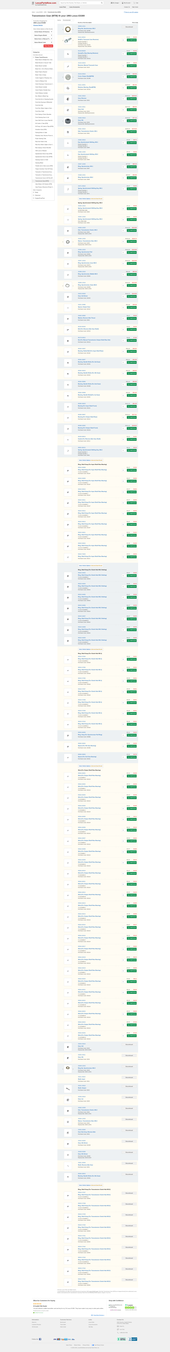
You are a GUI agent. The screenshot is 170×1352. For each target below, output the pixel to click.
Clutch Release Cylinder (41, 93)
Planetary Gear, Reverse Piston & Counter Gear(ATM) (44, 135)
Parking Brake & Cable (41, 132)
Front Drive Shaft (39, 111)
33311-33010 (81, 1076)
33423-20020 (82, 293)
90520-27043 (82, 1257)
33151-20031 (82, 85)
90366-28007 (82, 414)
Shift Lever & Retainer (41, 150)
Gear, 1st (80, 1099)
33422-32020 (82, 1140)
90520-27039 (82, 1214)
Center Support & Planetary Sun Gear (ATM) (44, 78)
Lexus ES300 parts (93, 1291)
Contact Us (127, 7)
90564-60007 (82, 838)
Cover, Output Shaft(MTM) (86, 76)
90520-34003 (82, 572)
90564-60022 (82, 1000)
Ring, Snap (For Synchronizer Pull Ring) (90, 734)
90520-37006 (82, 678)
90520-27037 (82, 1192)
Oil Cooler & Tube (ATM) (41, 123)
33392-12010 (82, 206)
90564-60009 (82, 859)
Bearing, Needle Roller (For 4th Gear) (89, 373)
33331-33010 (82, 96)
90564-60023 (82, 1011)
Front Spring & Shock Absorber (43, 114)
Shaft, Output (82, 1088)
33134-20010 (82, 74)
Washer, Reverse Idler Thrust (86, 318)
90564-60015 (82, 924)
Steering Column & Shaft (41, 159)
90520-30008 (82, 467)
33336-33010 (82, 118)
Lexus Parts (62, 7)
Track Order (63, 1324)
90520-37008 (82, 700)
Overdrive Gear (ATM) (41, 129)
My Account (63, 1322)
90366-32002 (82, 425)
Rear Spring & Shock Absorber (43, 147)
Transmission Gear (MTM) (42, 181)
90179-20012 (82, 337)
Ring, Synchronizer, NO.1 (85, 166)
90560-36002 (82, 743)
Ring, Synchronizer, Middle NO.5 (87, 274)
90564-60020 (82, 978)
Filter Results (48, 46)
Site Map (91, 1327)
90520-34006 (82, 605)
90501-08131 (82, 447)
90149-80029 (82, 51)
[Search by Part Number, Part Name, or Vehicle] (102, 3)
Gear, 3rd (80, 1046)
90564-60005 (82, 816)
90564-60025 (82, 1033)
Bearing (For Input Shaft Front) (87, 406)
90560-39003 (82, 754)
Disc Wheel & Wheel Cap (41, 96)
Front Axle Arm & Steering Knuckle (44, 99)
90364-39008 (82, 392)
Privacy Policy (86, 1345)
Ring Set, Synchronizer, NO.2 (86, 28)
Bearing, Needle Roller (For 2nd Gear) (89, 384)
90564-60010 (82, 870)
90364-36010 (82, 370)
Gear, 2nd (81, 109)
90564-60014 (82, 914)
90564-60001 (82, 773)
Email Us (122, 1326)
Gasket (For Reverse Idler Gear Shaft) (89, 439)
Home (33, 12)
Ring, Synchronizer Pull (85, 252)
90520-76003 (82, 554)
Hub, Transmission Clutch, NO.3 (87, 230)
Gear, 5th (80, 120)
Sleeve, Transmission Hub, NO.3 (87, 241)
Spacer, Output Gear (84, 307)
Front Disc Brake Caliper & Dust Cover (44, 108)
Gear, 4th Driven (83, 1143)
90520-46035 (82, 732)
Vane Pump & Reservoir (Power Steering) (44, 187)
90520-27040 (82, 1225)
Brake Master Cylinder (41, 66)
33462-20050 (82, 315)
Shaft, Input (81, 1079)
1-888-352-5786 (124, 1332)
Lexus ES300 (39, 12)
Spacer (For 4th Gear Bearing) (87, 745)
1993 (45, 12)
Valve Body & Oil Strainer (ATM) (43, 184)
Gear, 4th (80, 1057)
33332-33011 (81, 107)
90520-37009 (82, 710)
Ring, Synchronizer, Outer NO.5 (87, 285)
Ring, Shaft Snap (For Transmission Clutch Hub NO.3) (94, 1194)
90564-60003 (82, 795)
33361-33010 (82, 129)
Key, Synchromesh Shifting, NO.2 (88, 154)
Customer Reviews (36, 1324)
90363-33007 (82, 348)
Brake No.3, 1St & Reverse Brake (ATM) (44, 69)
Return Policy (77, 1345)
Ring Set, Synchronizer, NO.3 (86, 1068)
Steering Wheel (39, 163)
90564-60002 (82, 784)
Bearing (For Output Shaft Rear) (87, 417)
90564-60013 (82, 903)
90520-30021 (82, 532)
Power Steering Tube (40, 138)
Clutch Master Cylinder (41, 87)
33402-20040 (82, 1129)
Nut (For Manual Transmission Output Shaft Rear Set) (94, 340)
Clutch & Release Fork (41, 81)
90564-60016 (82, 935)
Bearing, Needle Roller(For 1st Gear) (89, 395)
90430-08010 (82, 436)
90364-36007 (82, 359)
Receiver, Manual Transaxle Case (88, 65)
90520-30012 (82, 510)
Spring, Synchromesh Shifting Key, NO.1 (90, 188)
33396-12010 (82, 249)
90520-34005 (82, 594)
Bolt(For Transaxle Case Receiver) (88, 39)
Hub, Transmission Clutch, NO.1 (87, 131)
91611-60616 (81, 37)
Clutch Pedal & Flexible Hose (42, 90)
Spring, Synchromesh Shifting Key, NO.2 (90, 450)
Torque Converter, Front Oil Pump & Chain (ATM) (44, 169)
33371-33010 (82, 186)
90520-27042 (82, 1246)
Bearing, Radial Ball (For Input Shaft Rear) (90, 351)
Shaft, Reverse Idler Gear (85, 1165)
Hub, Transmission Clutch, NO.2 (87, 1110)
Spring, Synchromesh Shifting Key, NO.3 (90, 208)
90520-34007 (82, 616)
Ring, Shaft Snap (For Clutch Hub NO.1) (90, 658)
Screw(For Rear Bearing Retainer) (88, 53)
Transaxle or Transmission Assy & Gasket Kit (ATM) (44, 172)
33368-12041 (82, 175)
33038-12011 (81, 26)
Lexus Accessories (74, 7)
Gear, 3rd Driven (83, 296)
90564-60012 (82, 892)
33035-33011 (81, 1054)
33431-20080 (82, 304)
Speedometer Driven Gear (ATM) (43, 153)
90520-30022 (82, 543)
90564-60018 (82, 957)
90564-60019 (82, 968)
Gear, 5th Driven (83, 1154)
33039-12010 (82, 1065)
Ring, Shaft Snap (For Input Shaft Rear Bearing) (92, 469)
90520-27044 (82, 1268)
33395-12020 (82, 238)
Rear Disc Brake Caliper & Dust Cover (44, 144)
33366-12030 (82, 152)
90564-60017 (82, 946)
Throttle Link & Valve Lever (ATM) (44, 166)
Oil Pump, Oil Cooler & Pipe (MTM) (44, 126)
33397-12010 (82, 260)
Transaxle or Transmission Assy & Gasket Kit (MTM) (44, 175)
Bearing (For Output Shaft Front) (88, 428)
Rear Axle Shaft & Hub (41, 141)
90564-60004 (82, 805)
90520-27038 (82, 1203)
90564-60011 (81, 881)
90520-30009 (82, 478)
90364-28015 (82, 1173)
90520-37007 (82, 689)
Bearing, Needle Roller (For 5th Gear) (89, 1176)
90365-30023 (82, 403)
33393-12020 (82, 227)
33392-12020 (82, 216)
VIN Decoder (35, 1327)
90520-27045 (82, 1279)
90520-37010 (82, 721)
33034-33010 (82, 1043)
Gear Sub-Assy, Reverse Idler (87, 1132)
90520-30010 (82, 489)
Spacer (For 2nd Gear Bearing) (87, 756)
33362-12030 (82, 1107)
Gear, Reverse (82, 98)
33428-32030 (82, 1151)
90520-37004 (82, 656)
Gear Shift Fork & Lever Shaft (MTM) (44, 120)
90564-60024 (82, 1022)
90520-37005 (82, 667)
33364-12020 (82, 1118)
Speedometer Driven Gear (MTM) (43, 156)
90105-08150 (82, 326)
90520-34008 (82, 627)
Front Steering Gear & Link (42, 117)
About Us (34, 1322)
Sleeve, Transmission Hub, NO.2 (87, 1121)
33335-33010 (82, 1096)
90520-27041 (82, 1235)
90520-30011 (81, 500)
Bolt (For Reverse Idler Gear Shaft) (88, 329)
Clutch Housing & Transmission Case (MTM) (44, 84)
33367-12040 (82, 164)
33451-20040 (82, 1162)
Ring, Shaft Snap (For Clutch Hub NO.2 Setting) (92, 575)
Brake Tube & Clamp (40, 75)
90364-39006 (82, 381)
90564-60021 (82, 989)
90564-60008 (82, 849)
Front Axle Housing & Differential (43, 102)
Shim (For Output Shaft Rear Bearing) (89, 775)
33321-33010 (82, 1085)
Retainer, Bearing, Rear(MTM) (87, 87)
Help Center (135, 7)
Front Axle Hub (39, 105)
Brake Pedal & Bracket (41, 72)
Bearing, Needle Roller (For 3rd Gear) (89, 362)
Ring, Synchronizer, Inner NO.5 (87, 263)
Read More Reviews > (99, 1315)
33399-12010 (82, 282)
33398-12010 (82, 271)
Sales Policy (69, 1345)
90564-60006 (82, 827)
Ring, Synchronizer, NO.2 (85, 177)
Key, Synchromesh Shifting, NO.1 (88, 142)
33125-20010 (82, 63)
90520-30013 (82, 521)
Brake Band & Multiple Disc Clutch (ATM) (44, 59)
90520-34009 (82, 637)
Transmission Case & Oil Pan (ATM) (44, 178)
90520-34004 (82, 583)
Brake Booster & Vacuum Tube (43, 62)
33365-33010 (82, 140)
